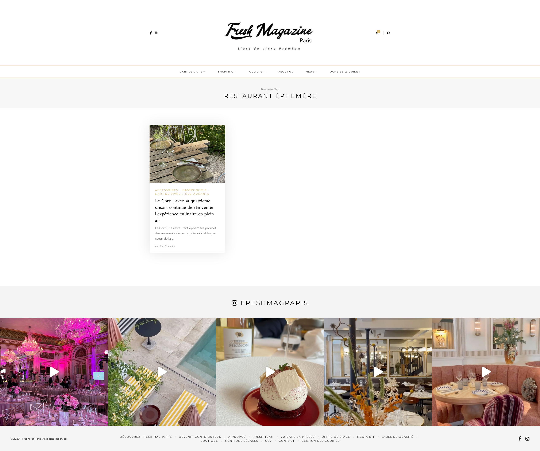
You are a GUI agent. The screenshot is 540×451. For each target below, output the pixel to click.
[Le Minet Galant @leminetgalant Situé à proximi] (378, 372)
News (310, 71)
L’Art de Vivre (191, 71)
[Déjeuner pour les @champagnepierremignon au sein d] (270, 372)
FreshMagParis (274, 303)
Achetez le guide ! (345, 71)
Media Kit (366, 436)
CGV (268, 440)
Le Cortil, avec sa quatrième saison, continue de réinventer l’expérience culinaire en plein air (184, 211)
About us (285, 71)
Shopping (226, 71)
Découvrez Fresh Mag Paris (146, 436)
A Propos (237, 436)
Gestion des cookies (321, 440)
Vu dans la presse (298, 436)
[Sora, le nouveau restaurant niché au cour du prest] (486, 372)
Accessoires (166, 190)
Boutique (209, 440)
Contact (287, 440)
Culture (256, 71)
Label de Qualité (397, 436)
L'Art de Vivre (168, 193)
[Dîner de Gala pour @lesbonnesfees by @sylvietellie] (54, 372)
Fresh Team (263, 436)
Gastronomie (194, 190)
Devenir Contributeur (200, 436)
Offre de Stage (336, 436)
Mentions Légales (241, 440)
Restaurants (197, 193)
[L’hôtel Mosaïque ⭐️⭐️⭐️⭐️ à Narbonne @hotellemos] (162, 372)
